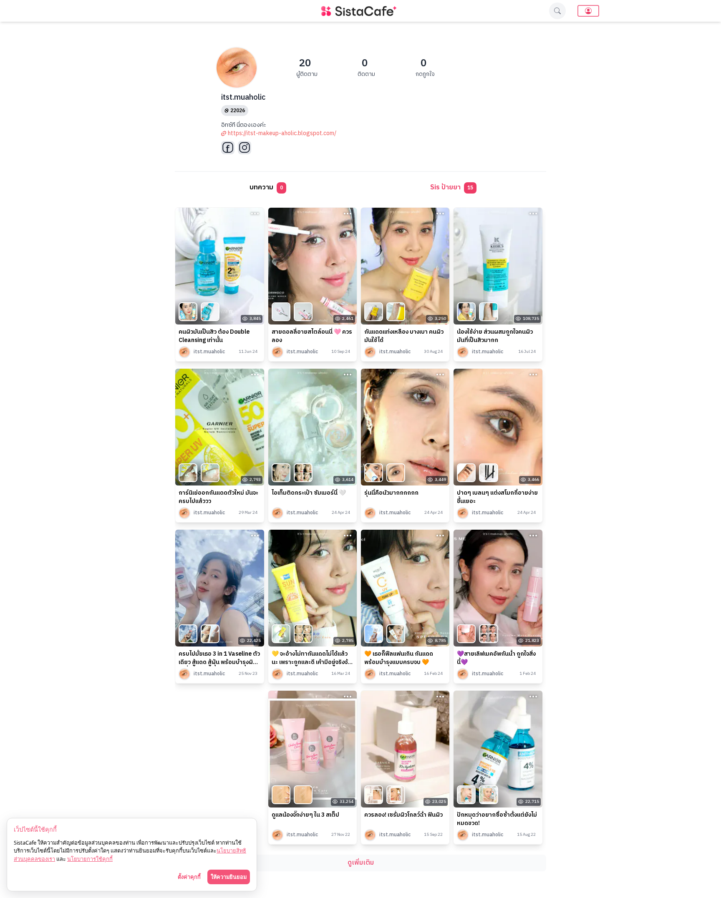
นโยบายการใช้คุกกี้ (90, 859)
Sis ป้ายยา (451, 187)
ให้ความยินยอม (229, 876)
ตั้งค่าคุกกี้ (189, 876)
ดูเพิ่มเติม (361, 862)
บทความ (266, 187)
